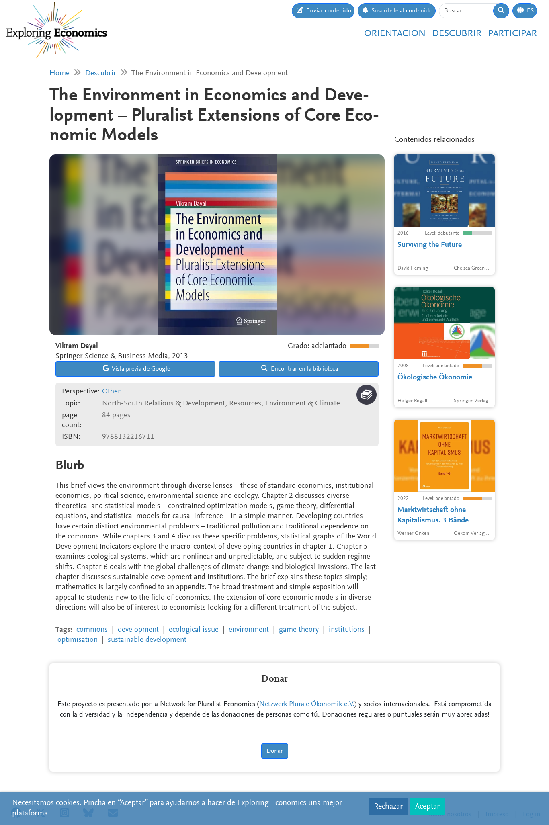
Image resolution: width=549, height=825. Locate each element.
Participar (512, 34)
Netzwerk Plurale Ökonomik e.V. (306, 704)
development (138, 630)
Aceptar (427, 806)
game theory (299, 630)
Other (111, 391)
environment (249, 630)
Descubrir (456, 34)
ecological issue (194, 630)
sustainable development (147, 640)
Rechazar (388, 806)
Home (59, 73)
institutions (347, 630)
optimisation (77, 640)
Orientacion (395, 34)
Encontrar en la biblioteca (303, 369)
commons (92, 630)
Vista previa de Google (140, 369)
